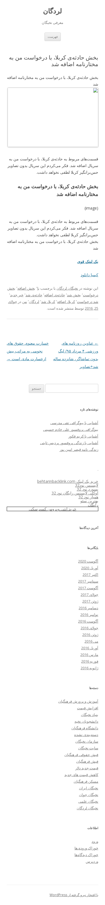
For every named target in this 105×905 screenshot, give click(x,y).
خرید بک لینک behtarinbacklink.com (67, 481)
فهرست (53, 36)
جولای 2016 (89, 627)
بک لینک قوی (87, 261)
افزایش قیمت (87, 707)
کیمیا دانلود (89, 274)
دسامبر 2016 (88, 607)
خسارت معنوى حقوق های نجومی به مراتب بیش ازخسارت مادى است (28, 350)
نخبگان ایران (88, 787)
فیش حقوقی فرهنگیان (81, 754)
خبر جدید (17, 294)
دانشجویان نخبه (86, 721)
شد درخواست (87, 301)
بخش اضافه (26, 288)
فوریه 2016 (89, 661)
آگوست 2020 (88, 561)
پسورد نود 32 (87, 489)
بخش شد (74, 294)
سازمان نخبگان (86, 741)
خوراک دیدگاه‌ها (86, 854)
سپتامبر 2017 (88, 581)
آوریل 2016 (89, 647)
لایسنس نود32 (86, 485)
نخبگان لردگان (67, 288)
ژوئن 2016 (90, 634)
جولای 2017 (89, 594)
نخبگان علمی (88, 801)
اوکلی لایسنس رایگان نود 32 (75, 493)
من (24, 301)
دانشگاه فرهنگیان (84, 727)
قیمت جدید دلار (86, 767)
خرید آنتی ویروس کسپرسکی (52, 508)
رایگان (93, 504)
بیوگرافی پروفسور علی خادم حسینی (70, 429)
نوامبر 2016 (89, 614)
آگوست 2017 (88, 587)
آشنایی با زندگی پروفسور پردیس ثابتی (69, 442)
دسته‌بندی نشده (86, 734)
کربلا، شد (48, 301)
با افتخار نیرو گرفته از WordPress (74, 894)
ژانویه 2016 (89, 667)
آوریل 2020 (89, 567)
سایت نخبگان (88, 747)
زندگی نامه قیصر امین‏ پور (79, 449)
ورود (95, 841)
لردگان (52, 11)
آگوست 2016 (88, 621)
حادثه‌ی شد (33, 294)
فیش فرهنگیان (87, 761)
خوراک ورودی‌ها (86, 848)
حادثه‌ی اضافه (54, 294)
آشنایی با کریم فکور (83, 436)
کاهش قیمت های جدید (81, 774)
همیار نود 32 (88, 496)
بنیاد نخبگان (89, 714)
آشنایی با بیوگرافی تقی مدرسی (74, 422)
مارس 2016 (89, 654)
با (38, 288)
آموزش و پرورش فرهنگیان (78, 701)
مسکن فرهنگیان (86, 781)
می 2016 (91, 641)
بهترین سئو (89, 500)
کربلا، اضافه (66, 301)
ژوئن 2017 (90, 601)
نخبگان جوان (88, 794)
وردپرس (92, 861)
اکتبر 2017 (90, 574)
